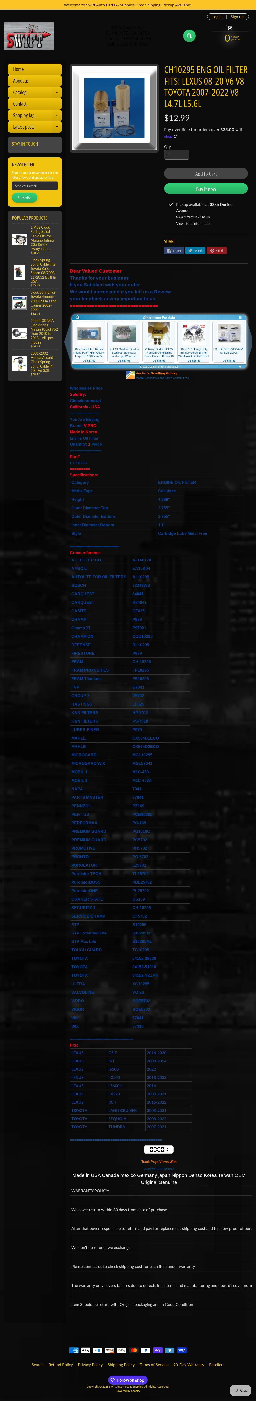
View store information (194, 223)
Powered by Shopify (128, 1390)
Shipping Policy (121, 1364)
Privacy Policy (90, 1364)
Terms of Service (154, 1364)
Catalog (37, 93)
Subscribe (25, 198)
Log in (217, 17)
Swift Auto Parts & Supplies (126, 1386)
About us (21, 80)
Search (38, 1364)
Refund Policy (61, 1364)
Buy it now (206, 189)
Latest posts (37, 128)
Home (18, 69)
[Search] (189, 36)
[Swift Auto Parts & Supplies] (29, 36)
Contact (19, 103)
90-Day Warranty (189, 1364)
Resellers (216, 1364)
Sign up (237, 17)
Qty (167, 146)
